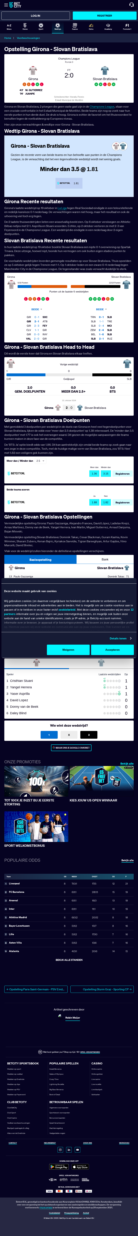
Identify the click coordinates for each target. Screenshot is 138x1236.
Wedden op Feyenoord (16, 1094)
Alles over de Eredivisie (16, 1133)
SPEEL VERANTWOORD (90, 1052)
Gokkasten (95, 1094)
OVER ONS (87, 1143)
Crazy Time (53, 1079)
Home (7, 38)
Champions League (102, 106)
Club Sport (11, 1112)
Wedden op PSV (13, 1089)
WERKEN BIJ (124, 1143)
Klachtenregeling (56, 1128)
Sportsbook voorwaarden (59, 1112)
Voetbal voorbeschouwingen (18, 1123)
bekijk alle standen (69, 960)
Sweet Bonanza (55, 1069)
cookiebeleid (67, 609)
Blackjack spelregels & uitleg (18, 1128)
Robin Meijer (72, 1017)
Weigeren (68, 649)
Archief (86, 1213)
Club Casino (12, 1118)
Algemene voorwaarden (58, 1107)
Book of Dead (54, 1094)
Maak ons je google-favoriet (73, 747)
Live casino (95, 1079)
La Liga (62, 208)
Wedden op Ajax (13, 1084)
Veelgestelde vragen (57, 1133)
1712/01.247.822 (46, 1207)
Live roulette (96, 1084)
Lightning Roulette (56, 1084)
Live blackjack (96, 1089)
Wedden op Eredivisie (15, 1079)
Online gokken (97, 1074)
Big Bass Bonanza (56, 1089)
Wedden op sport (14, 1069)
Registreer (104, 15)
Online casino (96, 1069)
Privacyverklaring (71, 1213)
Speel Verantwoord (57, 1123)
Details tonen (118, 638)
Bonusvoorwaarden (57, 1118)
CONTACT (13, 1143)
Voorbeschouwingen (28, 38)
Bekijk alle (127, 763)
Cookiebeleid (54, 1213)
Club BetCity (12, 1107)
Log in (35, 15)
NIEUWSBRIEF (50, 1143)
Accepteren (112, 649)
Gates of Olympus (56, 1074)
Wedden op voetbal (14, 1074)
